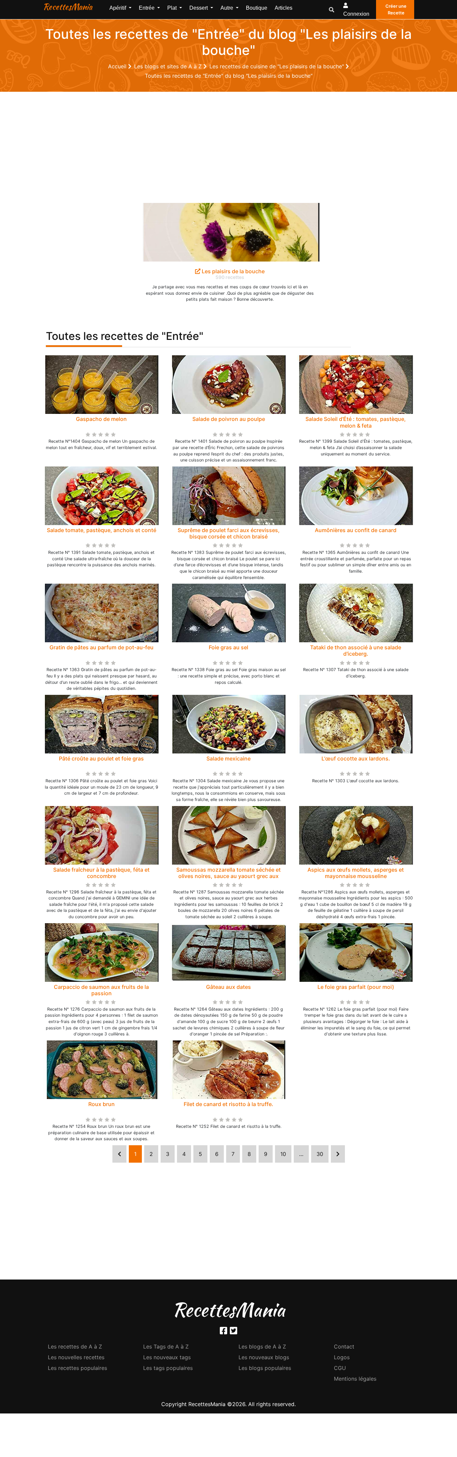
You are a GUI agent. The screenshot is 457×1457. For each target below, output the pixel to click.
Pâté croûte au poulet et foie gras (101, 758)
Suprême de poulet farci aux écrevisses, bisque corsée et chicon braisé (229, 533)
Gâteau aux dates (228, 987)
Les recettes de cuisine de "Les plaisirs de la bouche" (277, 66)
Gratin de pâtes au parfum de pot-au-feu (102, 647)
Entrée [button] (147, 8)
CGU (340, 1368)
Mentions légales (355, 1378)
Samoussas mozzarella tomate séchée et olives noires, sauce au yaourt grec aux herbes (228, 876)
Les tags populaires (168, 1368)
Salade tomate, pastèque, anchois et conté (101, 530)
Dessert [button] (199, 8)
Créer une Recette (395, 9)
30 (319, 1154)
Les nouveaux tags (167, 1357)
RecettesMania (67, 7)
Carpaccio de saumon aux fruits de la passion (101, 990)
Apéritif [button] (118, 8)
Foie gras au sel (228, 647)
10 (283, 1154)
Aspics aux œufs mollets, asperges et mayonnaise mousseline (355, 872)
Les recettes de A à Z (75, 1346)
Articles (283, 8)
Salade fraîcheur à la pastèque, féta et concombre (101, 872)
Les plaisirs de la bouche (232, 271)
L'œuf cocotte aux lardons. (356, 758)
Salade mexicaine (228, 758)
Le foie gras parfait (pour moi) (355, 987)
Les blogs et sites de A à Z (168, 66)
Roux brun (101, 1104)
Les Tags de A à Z (166, 1346)
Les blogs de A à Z (262, 1346)
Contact (344, 1346)
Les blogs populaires (265, 1368)
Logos (342, 1357)
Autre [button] (227, 8)
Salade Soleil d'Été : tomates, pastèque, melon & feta (355, 422)
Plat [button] (172, 8)
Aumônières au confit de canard (355, 530)
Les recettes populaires (77, 1368)
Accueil (118, 66)
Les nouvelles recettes (76, 1357)
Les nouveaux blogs (264, 1357)
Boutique (256, 8)
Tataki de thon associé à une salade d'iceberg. (355, 650)
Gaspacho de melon (101, 419)
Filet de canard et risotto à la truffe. (228, 1104)
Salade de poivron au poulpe (228, 419)
